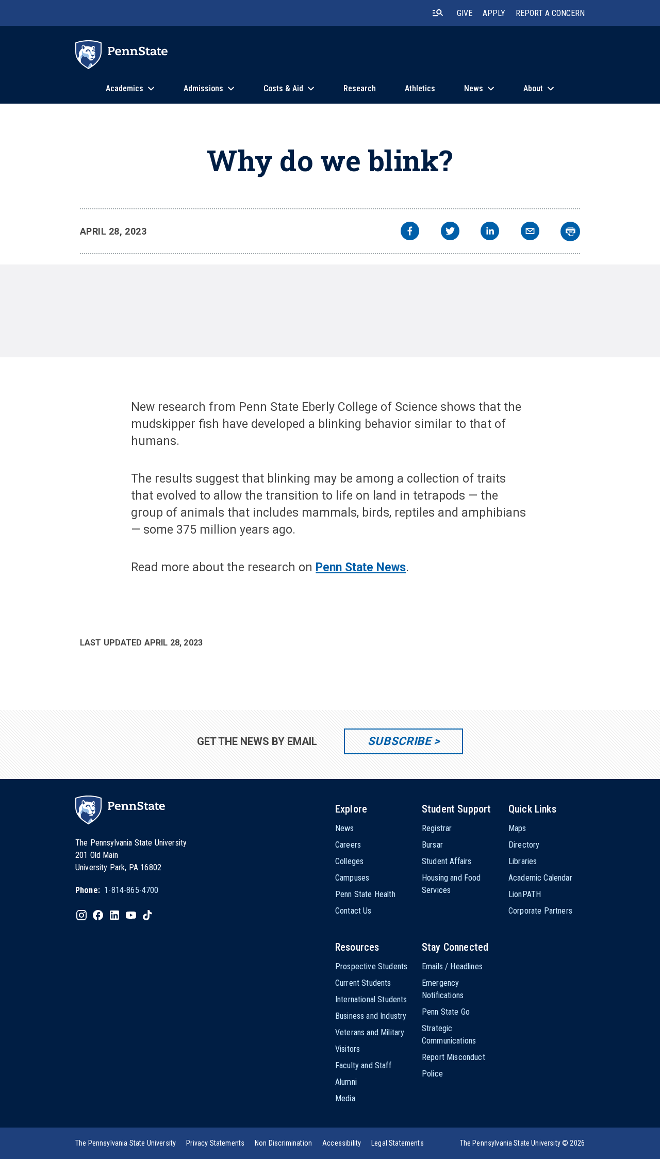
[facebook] (410, 232)
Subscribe (399, 741)
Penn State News (361, 567)
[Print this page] (570, 231)
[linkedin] (490, 232)
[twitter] (450, 232)
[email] (530, 232)
